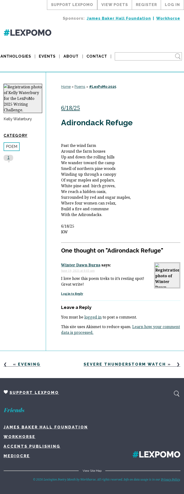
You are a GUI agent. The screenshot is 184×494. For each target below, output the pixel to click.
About (71, 56)
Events (47, 56)
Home (66, 87)
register (146, 4)
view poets (114, 4)
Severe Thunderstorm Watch (125, 364)
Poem (11, 146)
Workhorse (168, 18)
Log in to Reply (72, 294)
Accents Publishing (32, 446)
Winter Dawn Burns (80, 265)
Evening (29, 364)
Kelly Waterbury (18, 119)
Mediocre (17, 456)
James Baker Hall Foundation (119, 18)
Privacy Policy (170, 479)
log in (172, 4)
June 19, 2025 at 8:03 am (78, 271)
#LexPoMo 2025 (102, 87)
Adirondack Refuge (97, 122)
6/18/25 (70, 108)
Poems (80, 87)
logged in (93, 317)
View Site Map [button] (92, 470)
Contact (96, 56)
